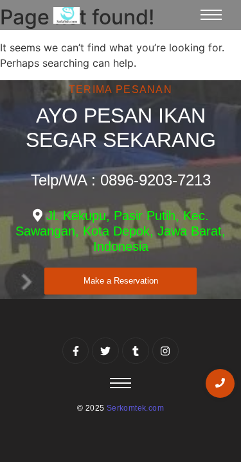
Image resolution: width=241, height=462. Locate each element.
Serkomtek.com (135, 408)
